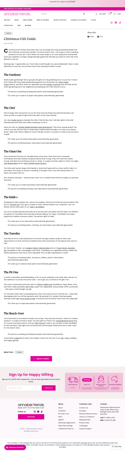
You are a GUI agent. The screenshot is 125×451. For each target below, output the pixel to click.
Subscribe (49, 388)
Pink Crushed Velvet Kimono (35, 163)
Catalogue (83, 426)
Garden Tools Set (53, 84)
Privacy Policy (84, 423)
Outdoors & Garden (78, 20)
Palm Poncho (39, 323)
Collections (8, 25)
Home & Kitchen (59, 20)
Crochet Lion (14, 204)
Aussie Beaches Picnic (64, 321)
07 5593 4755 (107, 418)
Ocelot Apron (16, 120)
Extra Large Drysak (27, 299)
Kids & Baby (27, 20)
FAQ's (60, 417)
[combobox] (63, 14)
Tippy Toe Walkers (37, 207)
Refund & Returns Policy (88, 414)
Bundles (28, 25)
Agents (61, 420)
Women (7, 20)
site (62, 338)
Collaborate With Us (66, 429)
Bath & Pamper (43, 20)
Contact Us (83, 408)
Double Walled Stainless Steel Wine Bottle (35, 127)
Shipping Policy (84, 420)
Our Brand (62, 411)
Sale (19, 25)
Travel (93, 20)
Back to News (42, 358)
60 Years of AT (63, 414)
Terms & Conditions (86, 417)
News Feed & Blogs (65, 426)
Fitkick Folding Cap (44, 284)
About (60, 408)
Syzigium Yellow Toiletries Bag (37, 248)
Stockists (82, 411)
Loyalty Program (85, 429)
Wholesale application (66, 423)
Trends (8, 33)
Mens (16, 20)
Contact (31, 417)
